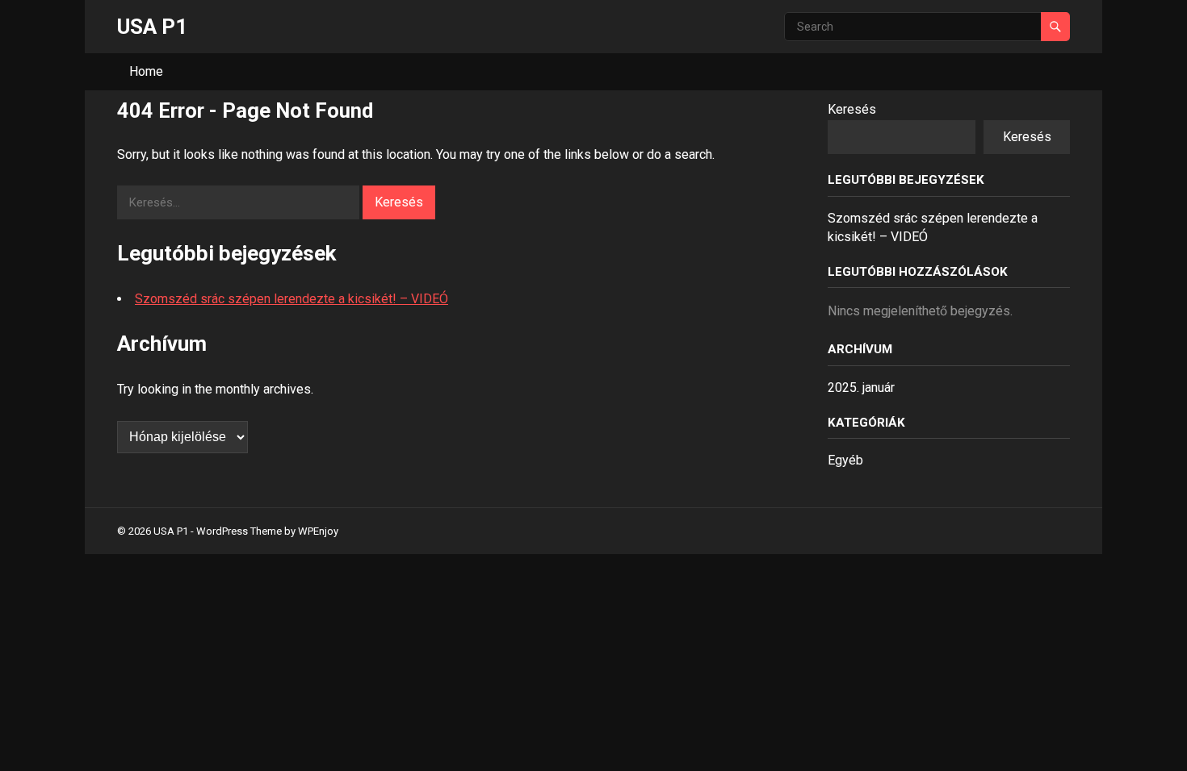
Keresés (852, 109)
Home (146, 71)
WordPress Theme (239, 531)
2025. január (861, 387)
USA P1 (152, 27)
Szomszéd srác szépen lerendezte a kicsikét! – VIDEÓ (291, 298)
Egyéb (845, 460)
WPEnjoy (318, 531)
